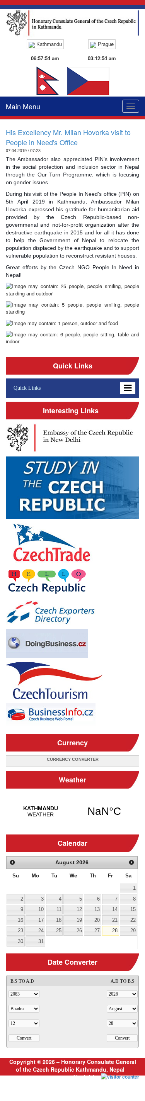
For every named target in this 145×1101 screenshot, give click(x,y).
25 (58, 930)
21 (115, 920)
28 (115, 930)
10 (41, 909)
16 (20, 920)
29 (133, 930)
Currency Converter (73, 759)
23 (20, 930)
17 (41, 920)
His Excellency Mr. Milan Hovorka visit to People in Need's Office (68, 137)
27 (97, 930)
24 (41, 930)
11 (58, 909)
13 (97, 909)
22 (133, 920)
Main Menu (23, 106)
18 (58, 920)
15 (133, 909)
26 (79, 930)
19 (79, 920)
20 (97, 920)
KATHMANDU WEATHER (72, 811)
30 (20, 941)
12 (79, 909)
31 (41, 941)
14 (115, 909)
